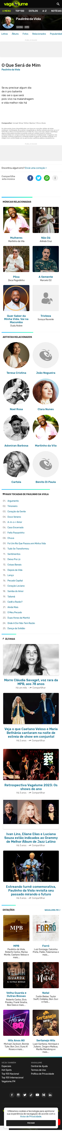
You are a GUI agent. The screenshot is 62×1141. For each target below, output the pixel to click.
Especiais (6, 1066)
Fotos (25, 34)
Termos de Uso (38, 1070)
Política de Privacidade (42, 1074)
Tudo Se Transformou (18, 548)
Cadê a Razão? (14, 602)
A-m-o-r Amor (14, 522)
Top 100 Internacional (12, 1077)
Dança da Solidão (16, 628)
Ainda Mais (12, 607)
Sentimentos (13, 554)
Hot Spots (7, 1070)
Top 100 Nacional (10, 1074)
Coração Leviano (16, 586)
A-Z (44, 11)
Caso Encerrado (15, 527)
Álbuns (15, 34)
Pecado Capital (15, 580)
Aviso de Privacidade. (31, 1116)
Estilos (33, 11)
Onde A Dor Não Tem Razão (21, 623)
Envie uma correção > (36, 168)
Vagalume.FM (52, 910)
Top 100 (19, 11)
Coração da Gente (16, 511)
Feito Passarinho (15, 532)
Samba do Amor (15, 591)
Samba (20, 27)
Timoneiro (12, 506)
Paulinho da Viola (11, 69)
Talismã (11, 596)
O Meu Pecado (14, 612)
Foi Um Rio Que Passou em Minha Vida (26, 543)
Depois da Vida (14, 570)
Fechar (31, 1123)
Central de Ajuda (39, 1066)
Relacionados (39, 34)
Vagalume (16, 4)
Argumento (13, 501)
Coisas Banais (14, 564)
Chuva (10, 538)
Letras (4, 34)
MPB (27, 27)
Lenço (10, 575)
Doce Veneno (14, 517)
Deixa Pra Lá (13, 559)
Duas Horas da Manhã (18, 618)
